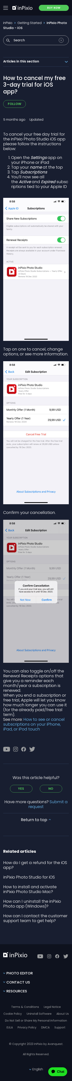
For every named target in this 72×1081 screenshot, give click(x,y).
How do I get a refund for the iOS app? (35, 865)
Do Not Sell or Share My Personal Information (36, 1020)
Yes (21, 788)
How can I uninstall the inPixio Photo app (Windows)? (32, 903)
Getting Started (29, 23)
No (51, 788)
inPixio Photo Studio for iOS (29, 877)
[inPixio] (22, 8)
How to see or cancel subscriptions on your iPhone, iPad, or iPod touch (34, 724)
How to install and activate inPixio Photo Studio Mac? (30, 889)
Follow (14, 104)
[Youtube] (6, 749)
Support (59, 1027)
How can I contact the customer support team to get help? (35, 918)
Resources (16, 991)
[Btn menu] (5, 8)
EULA (10, 1027)
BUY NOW (53, 7)
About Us (62, 1014)
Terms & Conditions (25, 1007)
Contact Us (18, 982)
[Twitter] (32, 749)
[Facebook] (23, 749)
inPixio (7, 23)
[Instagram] (15, 749)
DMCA (45, 1027)
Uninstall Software (39, 1014)
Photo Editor (19, 973)
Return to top (34, 820)
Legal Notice (52, 1007)
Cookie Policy (12, 1014)
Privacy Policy (27, 1027)
